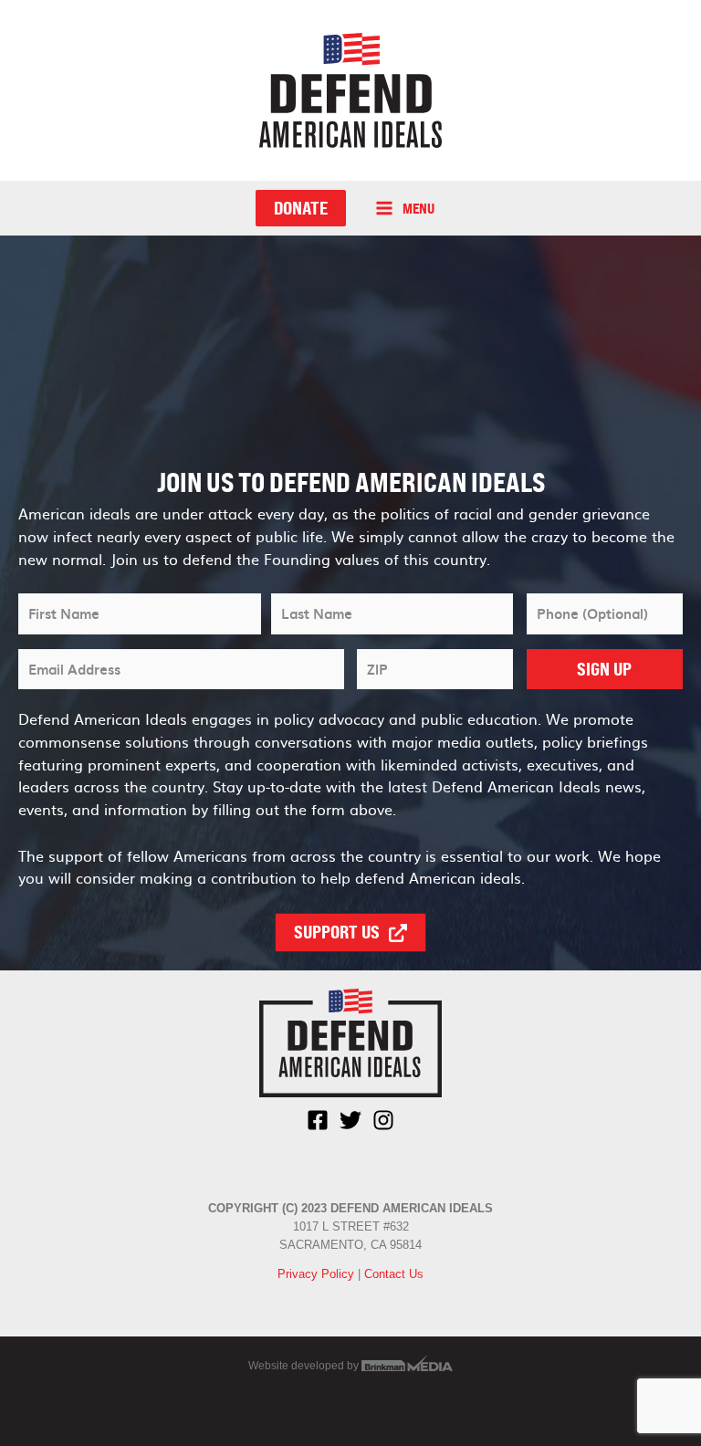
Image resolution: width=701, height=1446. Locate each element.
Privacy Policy (315, 1274)
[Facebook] (318, 1120)
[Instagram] (383, 1120)
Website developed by (304, 1365)
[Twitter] (350, 1120)
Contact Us (394, 1274)
